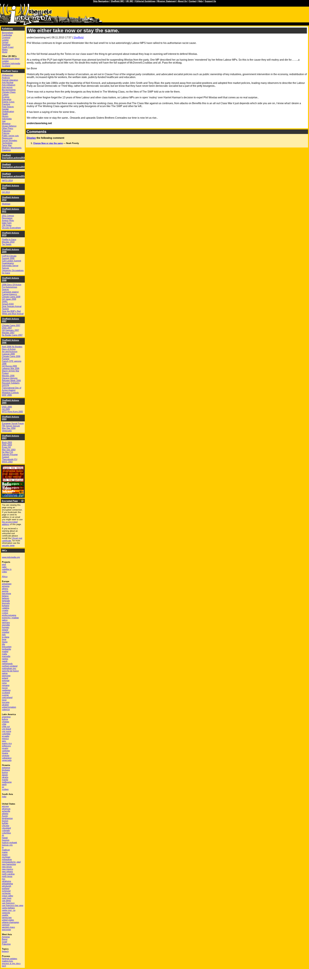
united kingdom (9, 707)
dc (3, 835)
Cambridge (7, 35)
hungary (5, 627)
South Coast (8, 47)
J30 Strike (6, 225)
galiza (4, 620)
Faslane (5, 359)
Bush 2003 (7, 442)
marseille (6, 656)
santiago (6, 750)
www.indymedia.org (11, 557)
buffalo (5, 823)
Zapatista (6, 150)
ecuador (5, 736)
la (3, 847)
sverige (5, 695)
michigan (6, 857)
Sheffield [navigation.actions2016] (14, 156)
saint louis (6, 898)
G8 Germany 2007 (10, 330)
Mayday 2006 (8, 375)
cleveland (6, 828)
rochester (6, 893)
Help (200, 1)
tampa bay (7, 917)
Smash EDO (8, 304)
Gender (5, 109)
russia (5, 688)
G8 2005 (6, 409)
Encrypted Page (10, 501)
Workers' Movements (12, 148)
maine (5, 852)
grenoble (6, 625)
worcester (6, 929)
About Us (182, 1)
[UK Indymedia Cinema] (13, 492)
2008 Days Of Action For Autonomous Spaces (11, 287)
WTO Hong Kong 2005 (12, 411)
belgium (5, 598)
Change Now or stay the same (48, 143)
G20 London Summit (11, 261)
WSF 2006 (7, 395)
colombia (6, 734)
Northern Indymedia (11, 63)
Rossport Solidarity (11, 383)
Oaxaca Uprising (9, 378)
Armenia (6, 937)
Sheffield (78, 37)
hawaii (5, 837)
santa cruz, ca (8, 910)
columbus (6, 833)
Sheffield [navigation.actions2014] (14, 175)
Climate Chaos (9, 92)
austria (5, 591)
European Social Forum (13, 423)
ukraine (5, 704)
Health (5, 114)
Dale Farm (7, 223)
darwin (5, 775)
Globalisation (8, 111)
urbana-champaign (10, 922)
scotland (6, 692)
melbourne (7, 782)
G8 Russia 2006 (9, 366)
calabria (5, 608)
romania (5, 685)
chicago (5, 825)
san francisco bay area (12, 905)
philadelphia (7, 883)
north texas (7, 876)
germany (6, 622)
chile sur (6, 726)
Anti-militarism (8, 85)
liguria (4, 642)
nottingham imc (9, 668)
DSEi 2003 (7, 445)
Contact (192, 1)
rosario (5, 748)
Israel (4, 941)
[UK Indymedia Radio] (13, 485)
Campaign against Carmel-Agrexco (10, 293)
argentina (6, 717)
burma (5, 772)
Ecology (5, 97)
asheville (6, 811)
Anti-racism (7, 87)
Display (31, 138)
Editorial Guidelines (145, 1)
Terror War (7, 145)
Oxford (5, 42)
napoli (4, 661)
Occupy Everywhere (11, 227)
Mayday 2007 (8, 332)
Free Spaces (8, 106)
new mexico (7, 869)
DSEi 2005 (7, 407)
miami (5, 854)
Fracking (6, 104)
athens (5, 588)
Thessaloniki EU (9, 459)
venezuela (6, 760)
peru (4, 741)
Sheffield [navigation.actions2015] (14, 165)
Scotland (6, 66)
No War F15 (7, 452)
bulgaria (5, 605)
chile (4, 724)
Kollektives (7, 28)
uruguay (5, 755)
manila (5, 779)
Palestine (6, 131)
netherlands (7, 663)
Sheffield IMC (117, 1)
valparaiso (6, 758)
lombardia (6, 649)
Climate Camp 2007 (11, 325)
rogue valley (7, 896)
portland (5, 888)
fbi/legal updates (9, 958)
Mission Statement (166, 1)
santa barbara (8, 908)
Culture (5, 94)
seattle (5, 915)
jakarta (5, 777)
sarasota (6, 912)
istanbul (5, 632)
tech (4, 966)
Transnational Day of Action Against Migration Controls (11, 390)
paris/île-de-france (10, 671)
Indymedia (7, 119)
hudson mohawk (9, 842)
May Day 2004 (8, 428)
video (4, 572)
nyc (3, 879)
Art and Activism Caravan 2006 (9, 352)
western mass (8, 927)
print (4, 564)
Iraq (3, 121)
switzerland (7, 697)
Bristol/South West (10, 58)
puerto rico (7, 743)
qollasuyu (6, 746)
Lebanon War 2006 (10, 368)
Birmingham (7, 32)
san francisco (8, 903)
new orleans (7, 871)
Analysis (6, 77)
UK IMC (129, 1)
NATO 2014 (7, 180)
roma (4, 683)
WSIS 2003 (7, 462)
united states (8, 920)
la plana (5, 637)
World (4, 52)
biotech (5, 951)
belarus (5, 596)
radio (4, 567)
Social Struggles (9, 140)
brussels (6, 603)
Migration (6, 123)
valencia (6, 709)
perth (4, 784)
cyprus (5, 613)
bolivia (5, 719)
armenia (5, 586)
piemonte (6, 675)
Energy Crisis (8, 102)
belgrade (6, 601)
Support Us (210, 1)
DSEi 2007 (7, 328)
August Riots (8, 220)
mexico (5, 738)
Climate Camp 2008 (11, 296)
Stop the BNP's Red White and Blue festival (12, 312)
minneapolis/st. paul (11, 862)
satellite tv (7, 569)
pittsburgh (6, 886)
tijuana (5, 753)
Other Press (7, 128)
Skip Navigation (101, 1)
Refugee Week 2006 (11, 380)
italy (4, 634)
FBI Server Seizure (11, 426)
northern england (9, 666)
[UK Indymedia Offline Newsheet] (13, 496)
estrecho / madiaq (10, 617)
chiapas (5, 721)
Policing (5, 133)
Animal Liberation (10, 80)
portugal (5, 680)
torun (4, 700)
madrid (5, 651)
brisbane (6, 770)
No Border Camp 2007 (12, 335)
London (5, 40)
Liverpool (6, 37)
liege (4, 639)
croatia (5, 610)
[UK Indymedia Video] (13, 488)
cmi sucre (6, 731)
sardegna (6, 690)
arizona (5, 806)
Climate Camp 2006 (11, 356)
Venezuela (7, 430)
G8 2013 (6, 192)
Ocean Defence (9, 126)
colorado (6, 830)
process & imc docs (11, 963)
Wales (5, 49)
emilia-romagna (9, 615)
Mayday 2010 (8, 242)
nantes (5, 659)
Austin (5, 816)
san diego (6, 900)
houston (5, 840)
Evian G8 (6, 447)
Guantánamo (8, 263)
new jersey (7, 867)
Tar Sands (6, 244)
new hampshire (9, 864)
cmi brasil (6, 729)
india (4, 796)
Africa (4, 576)
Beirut (4, 939)
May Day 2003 (8, 449)
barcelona (6, 593)
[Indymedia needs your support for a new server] (13, 481)
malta (4, 654)
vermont (5, 925)
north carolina (8, 874)
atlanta (5, 813)
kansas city (7, 845)
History (5, 116)
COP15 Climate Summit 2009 (9, 257)
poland (5, 678)
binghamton (7, 818)
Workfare (6, 204)
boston (5, 821)
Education (6, 99)
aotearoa (6, 767)
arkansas (6, 808)
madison (6, 850)
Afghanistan (7, 75)
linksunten (6, 646)
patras (5, 673)
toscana (5, 702)
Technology (7, 143)
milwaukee (7, 859)
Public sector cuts (10, 135)
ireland (5, 630)
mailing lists (7, 961)
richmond (6, 891)
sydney (5, 789)
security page (8, 545)
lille (3, 644)
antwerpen (6, 584)
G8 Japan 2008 (9, 299)
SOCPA (5, 385)
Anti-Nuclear (7, 82)
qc (3, 787)
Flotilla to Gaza (9, 239)
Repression (7, 138)
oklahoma (6, 881)
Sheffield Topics (10, 71)
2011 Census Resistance (8, 216)
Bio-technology (9, 90)
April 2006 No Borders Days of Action (12, 347)
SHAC (5, 301)
